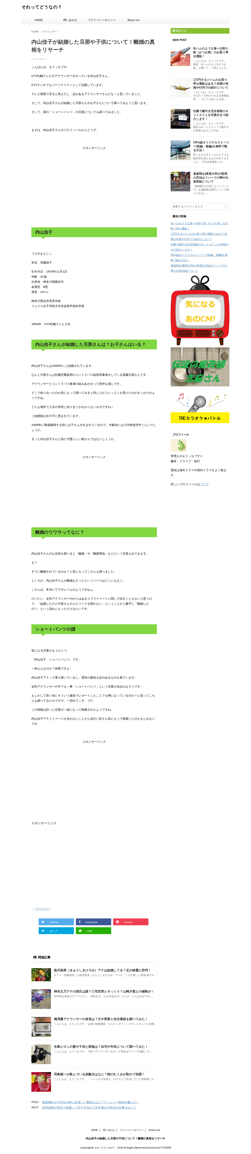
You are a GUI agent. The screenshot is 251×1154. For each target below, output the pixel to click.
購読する (181, 31)
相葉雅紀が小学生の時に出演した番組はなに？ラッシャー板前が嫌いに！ (90, 1102)
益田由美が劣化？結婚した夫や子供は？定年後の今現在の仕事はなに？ (89, 1107)
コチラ (204, 484)
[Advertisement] (94, 182)
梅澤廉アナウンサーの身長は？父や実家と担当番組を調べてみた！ (101, 1019)
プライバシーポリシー (101, 20)
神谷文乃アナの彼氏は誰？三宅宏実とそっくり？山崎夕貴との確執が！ (104, 991)
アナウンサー (42, 909)
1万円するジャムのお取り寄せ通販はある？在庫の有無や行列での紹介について (210, 83)
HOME (39, 20)
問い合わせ (70, 20)
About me (133, 20)
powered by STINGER (158, 1147)
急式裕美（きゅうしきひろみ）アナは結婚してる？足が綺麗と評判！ (102, 970)
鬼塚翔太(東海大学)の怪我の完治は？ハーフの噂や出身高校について (210, 177)
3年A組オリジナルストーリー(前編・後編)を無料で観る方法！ (211, 146)
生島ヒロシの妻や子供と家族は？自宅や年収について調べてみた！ (101, 1046)
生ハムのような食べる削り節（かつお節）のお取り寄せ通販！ (210, 52)
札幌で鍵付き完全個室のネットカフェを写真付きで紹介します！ (210, 115)
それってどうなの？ (42, 7)
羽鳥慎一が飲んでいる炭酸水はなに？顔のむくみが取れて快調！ (99, 1074)
